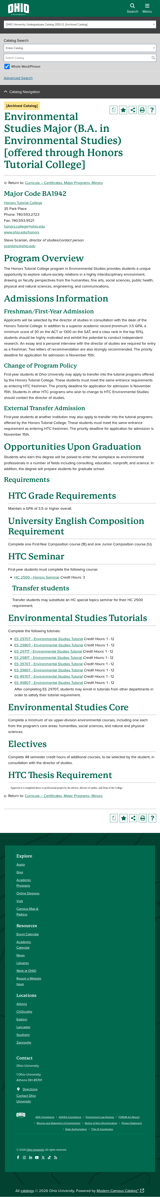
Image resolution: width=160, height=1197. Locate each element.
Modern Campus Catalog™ (118, 1190)
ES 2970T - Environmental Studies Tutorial (48, 638)
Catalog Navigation (24, 91)
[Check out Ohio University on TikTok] (49, 1157)
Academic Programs (23, 883)
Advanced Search (18, 78)
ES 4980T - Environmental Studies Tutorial (48, 682)
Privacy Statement (132, 1123)
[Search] (153, 58)
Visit (19, 901)
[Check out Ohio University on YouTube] (36, 1157)
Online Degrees (27, 893)
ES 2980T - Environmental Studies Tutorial (48, 645)
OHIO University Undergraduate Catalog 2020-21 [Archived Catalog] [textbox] (47, 24)
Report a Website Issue (28, 981)
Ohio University (35, 1150)
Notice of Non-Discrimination (101, 1123)
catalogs (27, 1190)
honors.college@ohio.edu (24, 226)
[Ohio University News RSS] (55, 1157)
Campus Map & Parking (27, 911)
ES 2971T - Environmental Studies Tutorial (48, 651)
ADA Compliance (44, 1117)
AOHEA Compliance (70, 1117)
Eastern (21, 1019)
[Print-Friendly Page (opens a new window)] (142, 110)
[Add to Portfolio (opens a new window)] (123, 110)
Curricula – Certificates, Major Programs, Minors (64, 182)
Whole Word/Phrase (25, 66)
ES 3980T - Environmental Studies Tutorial (48, 670)
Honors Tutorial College (23, 202)
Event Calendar (27, 934)
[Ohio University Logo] (18, 13)
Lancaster (23, 1027)
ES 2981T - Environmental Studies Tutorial (48, 657)
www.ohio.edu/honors (21, 232)
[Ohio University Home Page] (20, 1121)
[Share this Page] (133, 110)
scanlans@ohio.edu (19, 246)
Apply (20, 864)
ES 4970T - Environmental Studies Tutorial (48, 676)
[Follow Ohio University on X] (43, 1157)
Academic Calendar (23, 945)
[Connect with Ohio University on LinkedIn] (30, 1157)
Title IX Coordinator (102, 1129)
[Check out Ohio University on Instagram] (24, 1157)
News (20, 955)
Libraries (22, 963)
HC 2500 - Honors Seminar (36, 577)
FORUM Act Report (129, 1117)
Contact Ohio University (26, 1098)
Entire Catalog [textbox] (14, 48)
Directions (30, 1089)
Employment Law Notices (100, 1117)
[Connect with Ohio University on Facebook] (18, 1157)
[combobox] (80, 24)
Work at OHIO (26, 970)
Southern (23, 1034)
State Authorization (76, 1129)
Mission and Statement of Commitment (58, 1123)
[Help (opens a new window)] (152, 110)
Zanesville (23, 1042)
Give (19, 872)
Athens (21, 1003)
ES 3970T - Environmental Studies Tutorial (48, 663)
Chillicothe (24, 1011)
